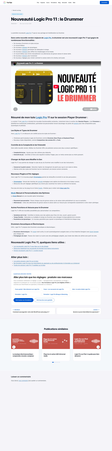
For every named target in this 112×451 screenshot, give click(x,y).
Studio (40, 188)
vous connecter (23, 380)
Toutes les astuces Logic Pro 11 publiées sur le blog (29, 265)
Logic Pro (28, 33)
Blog (59, 2)
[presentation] (25, 342)
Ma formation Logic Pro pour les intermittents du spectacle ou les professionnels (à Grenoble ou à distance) (47, 263)
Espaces (43, 2)
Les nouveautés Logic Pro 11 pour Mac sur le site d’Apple (31, 246)
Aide (74, 2)
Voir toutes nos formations (23, 300)
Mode (13, 193)
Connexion (104, 2)
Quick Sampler (94, 231)
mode (34, 231)
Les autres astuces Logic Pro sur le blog (26, 261)
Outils (69, 2)
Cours (48, 2)
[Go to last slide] (13, 347)
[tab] (53, 362)
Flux (38, 2)
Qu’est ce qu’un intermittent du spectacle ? (86, 311)
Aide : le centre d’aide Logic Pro (81, 289)
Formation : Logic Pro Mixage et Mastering (56, 294)
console (40, 181)
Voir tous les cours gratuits (44, 300)
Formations (54, 2)
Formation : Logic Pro (21, 294)
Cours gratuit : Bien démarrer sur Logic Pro (27, 289)
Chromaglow (38, 177)
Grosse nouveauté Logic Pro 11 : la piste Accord (28, 250)
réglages (24, 47)
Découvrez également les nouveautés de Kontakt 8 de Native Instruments (36, 248)
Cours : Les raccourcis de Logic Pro (54, 289)
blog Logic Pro (64, 188)
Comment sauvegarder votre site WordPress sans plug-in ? (31, 311)
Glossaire (64, 2)
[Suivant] (98, 347)
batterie (76, 123)
